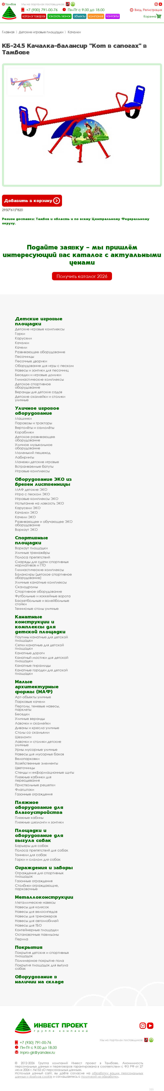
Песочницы (24, 356)
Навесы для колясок (32, 907)
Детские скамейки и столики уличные (40, 398)
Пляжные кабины (29, 817)
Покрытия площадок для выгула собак (41, 966)
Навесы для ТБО (28, 925)
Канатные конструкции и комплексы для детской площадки (40, 624)
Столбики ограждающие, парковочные (37, 887)
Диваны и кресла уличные (37, 727)
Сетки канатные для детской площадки (39, 646)
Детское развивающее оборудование (35, 438)
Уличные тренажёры (32, 552)
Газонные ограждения (34, 794)
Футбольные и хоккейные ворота (43, 596)
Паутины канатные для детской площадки (41, 638)
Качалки (74, 32)
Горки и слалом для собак (38, 859)
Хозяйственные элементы (36, 763)
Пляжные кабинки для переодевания (33, 778)
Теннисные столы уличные (37, 608)
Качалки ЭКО (26, 512)
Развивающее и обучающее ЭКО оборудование (44, 523)
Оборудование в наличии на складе (39, 979)
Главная (8, 32)
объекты (79, 16)
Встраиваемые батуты (34, 466)
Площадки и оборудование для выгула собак (39, 835)
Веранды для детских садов (38, 392)
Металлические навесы (35, 902)
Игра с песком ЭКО (32, 494)
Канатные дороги (30, 653)
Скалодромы (26, 587)
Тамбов (10, 4)
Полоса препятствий (32, 557)
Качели (21, 347)
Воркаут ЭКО (26, 529)
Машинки (23, 418)
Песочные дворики (31, 361)
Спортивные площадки (31, 540)
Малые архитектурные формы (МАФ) (37, 686)
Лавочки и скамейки (32, 723)
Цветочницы (25, 767)
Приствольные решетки (35, 785)
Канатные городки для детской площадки (41, 671)
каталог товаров (33, 16)
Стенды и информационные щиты (44, 772)
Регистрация (152, 10)
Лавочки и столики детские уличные (38, 743)
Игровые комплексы (32, 471)
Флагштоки (24, 789)
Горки (20, 333)
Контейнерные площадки (36, 930)
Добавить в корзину (28, 200)
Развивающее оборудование (40, 352)
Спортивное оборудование (38, 591)
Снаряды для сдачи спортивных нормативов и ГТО (42, 563)
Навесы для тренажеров (36, 916)
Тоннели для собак (31, 854)
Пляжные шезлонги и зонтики (39, 822)
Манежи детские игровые (37, 461)
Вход (138, 10)
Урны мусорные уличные (36, 749)
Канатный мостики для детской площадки (41, 659)
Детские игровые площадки (41, 32)
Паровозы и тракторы (33, 423)
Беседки (22, 714)
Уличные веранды (30, 718)
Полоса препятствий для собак (41, 850)
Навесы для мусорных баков (39, 754)
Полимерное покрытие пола (39, 960)
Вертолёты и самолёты (34, 427)
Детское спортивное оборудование (33, 385)
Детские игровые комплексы (39, 329)
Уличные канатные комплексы (41, 582)
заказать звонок (59, 16)
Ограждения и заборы (44, 867)
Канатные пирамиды (33, 665)
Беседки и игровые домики (38, 374)
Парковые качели (30, 701)
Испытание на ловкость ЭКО (39, 503)
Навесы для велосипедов (36, 911)
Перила (21, 939)
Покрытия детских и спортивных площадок (42, 954)
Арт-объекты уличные (33, 697)
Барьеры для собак (31, 845)
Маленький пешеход (32, 452)
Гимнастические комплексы (39, 379)
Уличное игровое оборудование (37, 410)
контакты (112, 16)
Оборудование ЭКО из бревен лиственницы (43, 482)
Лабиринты (24, 457)
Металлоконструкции (44, 897)
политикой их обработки (99, 1076)
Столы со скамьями (32, 732)
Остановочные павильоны (37, 934)
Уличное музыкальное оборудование (33, 446)
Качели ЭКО (25, 517)
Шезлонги (23, 737)
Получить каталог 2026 (82, 276)
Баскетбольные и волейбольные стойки (42, 602)
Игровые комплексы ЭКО (36, 498)
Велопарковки (27, 758)
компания (96, 16)
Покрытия (28, 947)
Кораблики (24, 432)
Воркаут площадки (31, 548)
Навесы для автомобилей (36, 920)
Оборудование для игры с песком (44, 365)
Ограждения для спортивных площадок (39, 874)
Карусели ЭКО (28, 507)
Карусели (23, 338)
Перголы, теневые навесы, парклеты (37, 707)
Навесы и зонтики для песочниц (42, 370)
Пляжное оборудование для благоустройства (39, 807)
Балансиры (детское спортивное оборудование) (43, 576)
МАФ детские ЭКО (31, 489)
